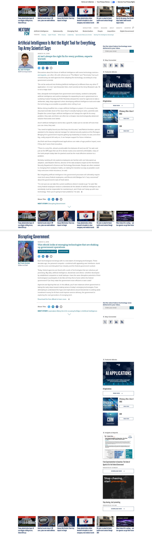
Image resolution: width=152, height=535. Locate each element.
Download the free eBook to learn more (52, 299)
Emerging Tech (72, 31)
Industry (43, 35)
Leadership (70, 35)
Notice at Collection (87, 2)
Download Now (116, 471)
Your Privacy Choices (103, 2)
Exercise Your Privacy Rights (126, 2)
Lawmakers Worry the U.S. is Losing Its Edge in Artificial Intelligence (72, 311)
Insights (119, 28)
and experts (42, 75)
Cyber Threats (52, 35)
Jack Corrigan (25, 69)
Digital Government (127, 31)
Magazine (104, 28)
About (112, 28)
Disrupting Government (56, 203)
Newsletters (87, 28)
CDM (120, 126)
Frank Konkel (25, 263)
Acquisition (111, 31)
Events (96, 28)
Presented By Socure (110, 505)
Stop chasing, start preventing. (111, 502)
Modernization (88, 31)
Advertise (127, 28)
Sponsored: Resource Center (84, 35)
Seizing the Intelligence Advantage (104, 35)
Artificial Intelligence (41, 31)
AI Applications (107, 101)
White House (61, 35)
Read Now (116, 105)
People (100, 31)
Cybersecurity (58, 31)
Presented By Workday (110, 468)
